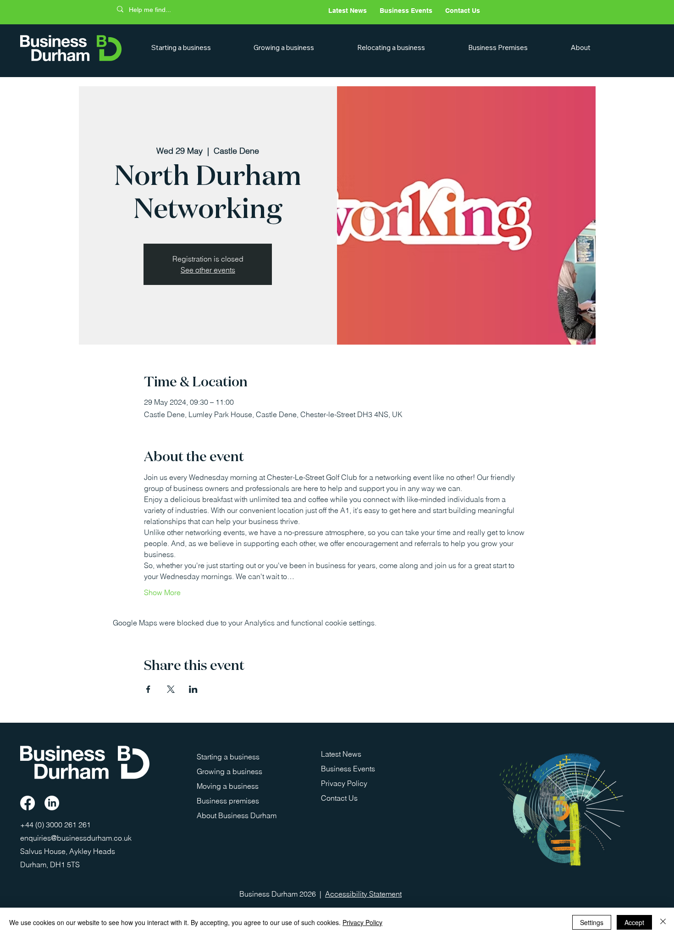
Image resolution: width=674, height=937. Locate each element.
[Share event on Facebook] (148, 689)
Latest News (341, 754)
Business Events (348, 768)
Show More (162, 592)
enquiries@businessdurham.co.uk (76, 837)
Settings (591, 922)
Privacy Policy (344, 783)
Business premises (228, 800)
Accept (634, 922)
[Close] (662, 922)
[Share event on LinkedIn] (193, 689)
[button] (196, 47)
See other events (208, 269)
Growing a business (229, 771)
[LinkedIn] (51, 803)
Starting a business (228, 756)
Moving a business (228, 786)
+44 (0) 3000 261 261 (56, 824)
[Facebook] (27, 803)
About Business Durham (236, 815)
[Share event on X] (170, 689)
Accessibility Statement (363, 893)
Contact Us (339, 798)
